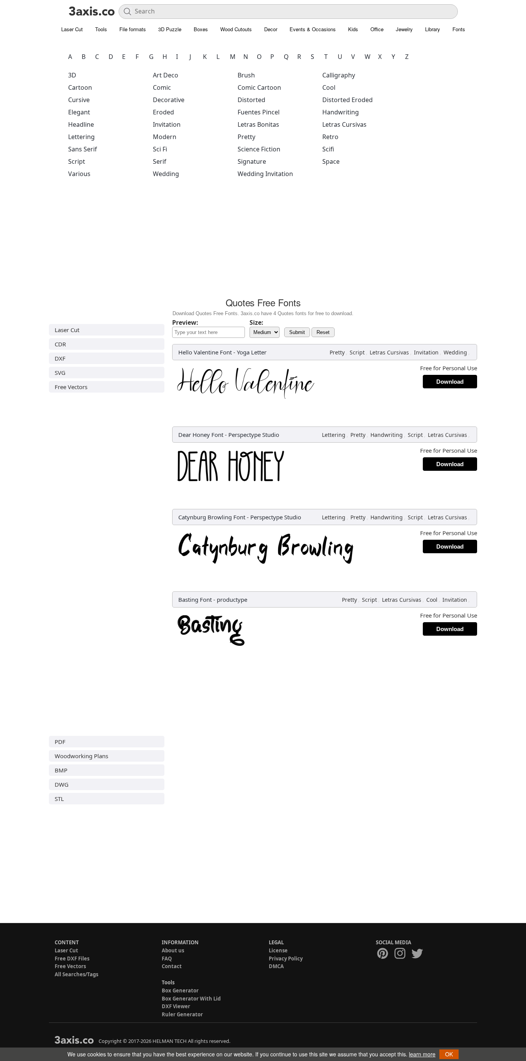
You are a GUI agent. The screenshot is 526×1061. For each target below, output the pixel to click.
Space (331, 161)
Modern (164, 137)
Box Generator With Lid (191, 998)
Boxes (201, 29)
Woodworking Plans (81, 756)
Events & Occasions (313, 29)
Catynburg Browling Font (211, 517)
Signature (252, 161)
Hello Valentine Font (205, 352)
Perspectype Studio (253, 434)
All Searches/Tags (76, 974)
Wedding (166, 174)
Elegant (79, 112)
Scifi (328, 149)
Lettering (81, 137)
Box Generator (180, 990)
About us (173, 950)
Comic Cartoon (259, 87)
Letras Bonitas (258, 124)
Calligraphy (338, 75)
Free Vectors (71, 387)
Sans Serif (82, 149)
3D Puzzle (169, 29)
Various (79, 174)
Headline (81, 124)
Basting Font (195, 599)
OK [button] (449, 1054)
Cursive (79, 100)
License (278, 950)
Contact (172, 966)
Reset (323, 332)
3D (72, 75)
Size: (256, 322)
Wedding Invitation (265, 174)
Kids (353, 29)
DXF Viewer (176, 1006)
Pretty (246, 137)
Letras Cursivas (344, 124)
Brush (246, 75)
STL (59, 798)
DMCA (276, 966)
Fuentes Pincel (259, 112)
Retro (330, 137)
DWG (62, 784)
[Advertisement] (263, 240)
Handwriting (340, 112)
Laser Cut (72, 29)
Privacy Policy (286, 958)
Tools (101, 29)
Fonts (458, 29)
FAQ (167, 958)
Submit (297, 332)
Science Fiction (259, 149)
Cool (328, 87)
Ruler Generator (182, 1014)
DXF (60, 358)
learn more (422, 1054)
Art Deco (165, 75)
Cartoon (80, 87)
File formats (132, 29)
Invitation (167, 124)
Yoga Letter (251, 352)
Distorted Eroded (347, 100)
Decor (270, 29)
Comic (162, 87)
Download (450, 381)
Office (377, 29)
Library (432, 29)
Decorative (168, 100)
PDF (60, 741)
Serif (159, 161)
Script (76, 161)
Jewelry (404, 29)
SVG (60, 372)
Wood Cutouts (236, 29)
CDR (60, 344)
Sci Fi (160, 149)
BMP (61, 770)
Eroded (163, 112)
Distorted (251, 100)
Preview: (185, 322)
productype (232, 599)
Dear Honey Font (200, 434)
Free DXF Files (72, 958)
